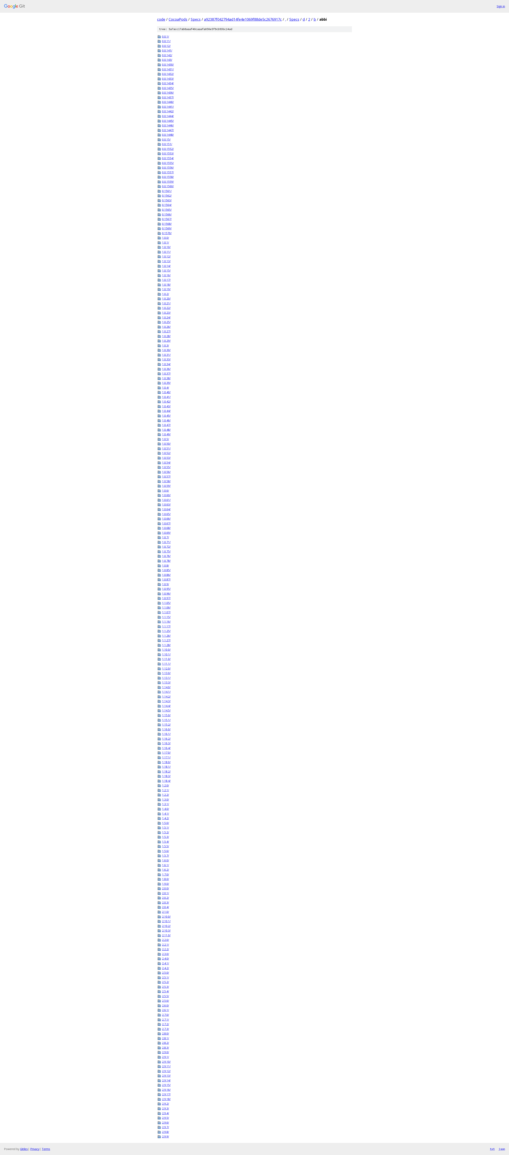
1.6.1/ (165, 865)
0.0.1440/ (168, 102)
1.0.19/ (166, 289)
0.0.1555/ (168, 163)
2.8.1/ (165, 1038)
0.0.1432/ (168, 74)
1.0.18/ (166, 284)
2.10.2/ (166, 926)
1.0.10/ (166, 247)
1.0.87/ (166, 579)
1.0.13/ (166, 261)
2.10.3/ (166, 930)
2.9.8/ (165, 1132)
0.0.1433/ (168, 79)
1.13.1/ (166, 678)
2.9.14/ (166, 1080)
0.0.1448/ (168, 135)
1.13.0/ (166, 673)
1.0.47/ (166, 425)
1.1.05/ (166, 603)
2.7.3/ (165, 1029)
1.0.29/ (166, 341)
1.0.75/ (166, 551)
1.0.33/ (166, 359)
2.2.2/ (165, 949)
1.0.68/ (166, 528)
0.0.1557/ (168, 172)
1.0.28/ (166, 336)
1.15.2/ (166, 724)
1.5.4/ (165, 841)
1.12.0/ (166, 668)
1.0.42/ (166, 401)
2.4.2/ (165, 968)
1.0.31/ (166, 355)
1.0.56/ (166, 472)
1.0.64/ (166, 509)
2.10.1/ (166, 921)
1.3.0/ (165, 799)
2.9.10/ (166, 1062)
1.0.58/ (166, 481)
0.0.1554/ (168, 158)
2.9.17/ (166, 1094)
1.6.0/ (165, 860)
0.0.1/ (165, 36)
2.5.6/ (165, 1001)
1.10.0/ (166, 649)
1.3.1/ (165, 804)
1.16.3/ (166, 743)
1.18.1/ (166, 767)
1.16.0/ (166, 729)
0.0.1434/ (168, 83)
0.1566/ (167, 214)
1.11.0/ (166, 659)
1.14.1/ (166, 692)
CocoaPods (178, 19)
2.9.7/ (165, 1127)
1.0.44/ (166, 411)
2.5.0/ (165, 972)
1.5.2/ (165, 832)
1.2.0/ (165, 785)
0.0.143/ (167, 60)
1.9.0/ (165, 884)
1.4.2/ (165, 818)
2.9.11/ (166, 1066)
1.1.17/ (166, 626)
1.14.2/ (166, 696)
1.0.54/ (166, 462)
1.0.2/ (165, 294)
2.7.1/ (165, 1019)
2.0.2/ (165, 898)
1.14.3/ (166, 701)
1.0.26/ (166, 327)
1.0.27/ (166, 331)
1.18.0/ (166, 762)
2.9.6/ (165, 1122)
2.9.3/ (165, 1108)
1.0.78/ (166, 561)
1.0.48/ (166, 430)
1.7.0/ (165, 874)
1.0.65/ (166, 514)
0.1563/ (167, 200)
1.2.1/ (165, 790)
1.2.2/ (165, 795)
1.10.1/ (166, 654)
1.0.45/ (166, 415)
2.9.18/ (166, 1099)
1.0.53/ (166, 458)
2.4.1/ (165, 963)
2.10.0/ (166, 916)
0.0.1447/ (168, 130)
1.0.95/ (166, 589)
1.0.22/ (166, 308)
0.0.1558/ (168, 177)
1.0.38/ (166, 378)
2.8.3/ (165, 1047)
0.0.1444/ (168, 116)
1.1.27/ (166, 640)
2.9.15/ (166, 1085)
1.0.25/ (166, 322)
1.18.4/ (166, 781)
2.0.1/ (165, 893)
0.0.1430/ (168, 64)
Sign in (501, 6)
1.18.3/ (166, 776)
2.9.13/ (166, 1075)
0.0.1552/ (168, 149)
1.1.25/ (166, 631)
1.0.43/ (166, 406)
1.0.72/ (166, 546)
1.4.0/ (165, 809)
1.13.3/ (166, 682)
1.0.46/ (166, 420)
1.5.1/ (165, 827)
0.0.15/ (166, 139)
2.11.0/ (166, 935)
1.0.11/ (166, 252)
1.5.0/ (165, 823)
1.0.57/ (166, 476)
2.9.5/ (165, 1118)
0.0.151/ (167, 144)
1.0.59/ (166, 486)
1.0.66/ (166, 518)
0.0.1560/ (168, 186)
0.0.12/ (166, 46)
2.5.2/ (165, 982)
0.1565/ (167, 210)
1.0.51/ (166, 448)
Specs (196, 19)
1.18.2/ (166, 771)
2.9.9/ (165, 1136)
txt (492, 1149)
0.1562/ (167, 195)
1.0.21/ (166, 303)
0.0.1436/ (168, 92)
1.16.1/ (166, 734)
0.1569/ (167, 228)
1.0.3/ (165, 345)
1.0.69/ (166, 533)
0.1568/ (167, 224)
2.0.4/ (165, 907)
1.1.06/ (166, 607)
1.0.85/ (166, 570)
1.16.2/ (166, 739)
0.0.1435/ (168, 88)
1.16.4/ (166, 748)
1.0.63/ (166, 504)
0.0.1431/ (168, 69)
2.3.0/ (165, 954)
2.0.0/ (165, 888)
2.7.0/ (165, 1015)
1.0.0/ (165, 238)
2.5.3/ (165, 987)
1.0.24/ (166, 317)
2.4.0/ (165, 958)
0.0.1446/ (168, 125)
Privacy (34, 1149)
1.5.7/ (165, 855)
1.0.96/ (166, 593)
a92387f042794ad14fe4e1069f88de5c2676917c (243, 19)
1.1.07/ (166, 612)
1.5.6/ (165, 851)
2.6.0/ (165, 1005)
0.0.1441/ (168, 107)
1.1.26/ (166, 636)
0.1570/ (167, 233)
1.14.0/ (166, 687)
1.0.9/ (165, 584)
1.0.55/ (166, 467)
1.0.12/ (166, 256)
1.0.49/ (166, 434)
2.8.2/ (165, 1043)
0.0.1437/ (168, 97)
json (502, 1149)
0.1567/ (167, 219)
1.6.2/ (165, 870)
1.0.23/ (166, 312)
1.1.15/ (166, 617)
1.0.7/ (165, 537)
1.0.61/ (166, 500)
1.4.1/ (165, 813)
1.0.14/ (166, 266)
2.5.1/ (165, 977)
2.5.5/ (165, 996)
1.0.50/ (166, 444)
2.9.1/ (165, 1057)
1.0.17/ (166, 280)
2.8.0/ (165, 1033)
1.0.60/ (166, 495)
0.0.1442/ (168, 111)
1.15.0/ (166, 715)
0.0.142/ (167, 55)
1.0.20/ (166, 298)
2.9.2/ (165, 1104)
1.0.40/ (166, 392)
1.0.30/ (166, 350)
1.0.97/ (166, 598)
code (161, 19)
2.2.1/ (165, 944)
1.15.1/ (166, 720)
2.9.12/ (166, 1071)
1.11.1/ (166, 664)
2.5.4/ (165, 991)
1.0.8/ (165, 565)
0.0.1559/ (168, 181)
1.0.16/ (166, 275)
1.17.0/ (166, 752)
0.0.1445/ (168, 121)
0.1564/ (167, 205)
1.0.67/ (166, 523)
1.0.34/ (166, 364)
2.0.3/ (165, 902)
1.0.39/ (166, 383)
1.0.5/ (165, 439)
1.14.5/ (166, 710)
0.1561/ (167, 191)
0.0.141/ (167, 50)
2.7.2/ (165, 1024)
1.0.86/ (166, 575)
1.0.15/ (166, 270)
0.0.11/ (166, 41)
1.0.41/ (166, 397)
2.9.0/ (165, 1052)
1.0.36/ (166, 369)
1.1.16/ (166, 621)
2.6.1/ (165, 1010)
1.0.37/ (166, 373)
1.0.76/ (166, 556)
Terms (46, 1149)
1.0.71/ (166, 542)
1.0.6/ (165, 490)
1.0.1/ (165, 242)
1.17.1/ (166, 757)
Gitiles (24, 1149)
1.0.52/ (166, 453)
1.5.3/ (165, 837)
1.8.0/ (165, 879)
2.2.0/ (165, 940)
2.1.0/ (165, 912)
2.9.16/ (166, 1090)
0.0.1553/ (168, 153)
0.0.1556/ (168, 167)
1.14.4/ (166, 706)
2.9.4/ (165, 1113)
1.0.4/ (165, 387)
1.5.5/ (165, 846)
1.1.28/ (166, 645)
